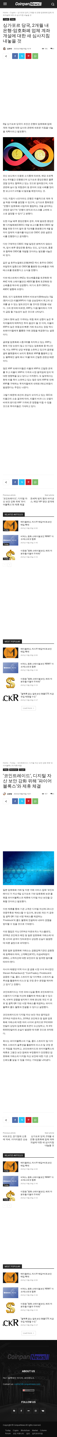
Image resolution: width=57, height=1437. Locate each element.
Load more (27, 708)
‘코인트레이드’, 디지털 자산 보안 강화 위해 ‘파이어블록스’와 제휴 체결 (15, 501)
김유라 (9, 49)
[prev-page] (5, 565)
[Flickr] (28, 1411)
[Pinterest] (28, 56)
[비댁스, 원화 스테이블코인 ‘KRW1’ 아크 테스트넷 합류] (10, 540)
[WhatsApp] (35, 56)
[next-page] (9, 565)
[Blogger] (14, 1411)
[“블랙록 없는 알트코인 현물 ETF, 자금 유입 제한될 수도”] (10, 697)
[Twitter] (22, 56)
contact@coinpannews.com (27, 1384)
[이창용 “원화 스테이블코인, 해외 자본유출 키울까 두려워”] (10, 554)
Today (13, 19)
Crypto (13, 12)
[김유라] (5, 48)
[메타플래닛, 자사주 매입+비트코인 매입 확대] (10, 526)
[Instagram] (36, 1411)
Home (5, 12)
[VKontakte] (43, 1411)
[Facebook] (15, 56)
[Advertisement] (28, 91)
